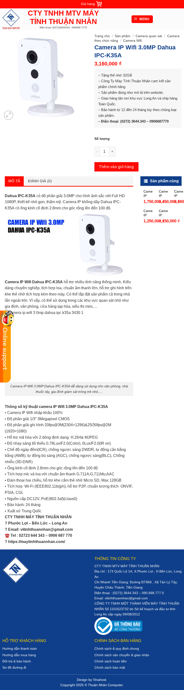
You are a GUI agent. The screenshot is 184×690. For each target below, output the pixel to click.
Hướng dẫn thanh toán (19, 648)
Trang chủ (102, 36)
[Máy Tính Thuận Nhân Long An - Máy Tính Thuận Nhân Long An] (13, 19)
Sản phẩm (122, 36)
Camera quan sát (149, 36)
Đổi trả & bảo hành (16, 661)
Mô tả (14, 181)
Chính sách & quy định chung (116, 648)
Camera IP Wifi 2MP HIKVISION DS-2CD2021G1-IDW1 (178, 193)
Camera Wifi (132, 40)
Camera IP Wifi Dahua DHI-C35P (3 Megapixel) (148, 213)
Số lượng (102, 139)
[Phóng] (8, 115)
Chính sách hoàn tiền (110, 661)
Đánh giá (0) (40, 181)
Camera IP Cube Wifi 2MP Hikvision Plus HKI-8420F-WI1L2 (148, 193)
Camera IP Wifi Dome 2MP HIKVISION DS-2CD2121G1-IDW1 (163, 193)
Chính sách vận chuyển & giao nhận (121, 655)
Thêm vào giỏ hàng (116, 167)
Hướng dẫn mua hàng (19, 655)
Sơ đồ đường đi (14, 667)
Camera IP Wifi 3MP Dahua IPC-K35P (163, 213)
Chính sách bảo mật (109, 667)
